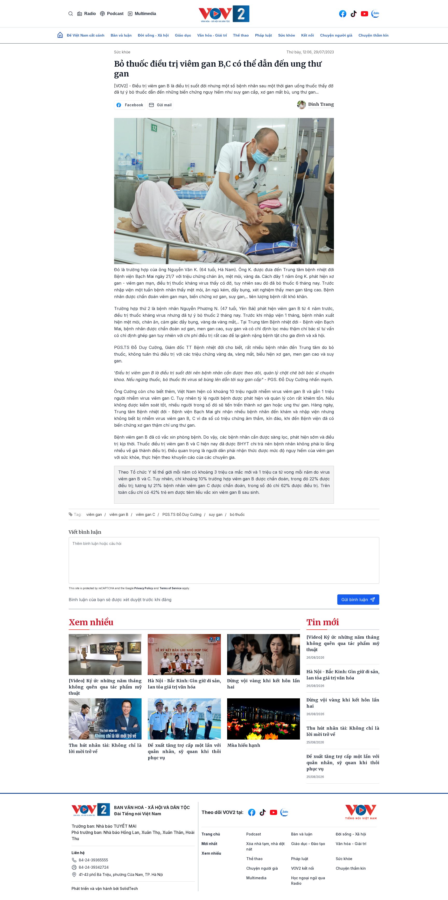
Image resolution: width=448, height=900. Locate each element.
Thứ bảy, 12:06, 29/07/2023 (310, 52)
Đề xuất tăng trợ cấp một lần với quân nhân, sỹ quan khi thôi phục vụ (343, 762)
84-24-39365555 (93, 860)
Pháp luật (263, 35)
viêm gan (94, 514)
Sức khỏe (286, 35)
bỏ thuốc (237, 514)
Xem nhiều (211, 853)
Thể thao (241, 35)
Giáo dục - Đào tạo (308, 843)
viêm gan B (118, 514)
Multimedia (145, 13)
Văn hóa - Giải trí (212, 35)
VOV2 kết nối (302, 868)
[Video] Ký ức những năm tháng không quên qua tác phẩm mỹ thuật (343, 643)
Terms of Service (170, 588)
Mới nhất (209, 843)
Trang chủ (210, 834)
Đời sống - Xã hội (153, 35)
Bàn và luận (121, 35)
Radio (90, 13)
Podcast (115, 13)
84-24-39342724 (94, 867)
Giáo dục (183, 35)
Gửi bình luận (354, 599)
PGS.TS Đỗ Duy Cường (182, 514)
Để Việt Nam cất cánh (85, 35)
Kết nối (307, 35)
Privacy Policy (143, 588)
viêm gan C (145, 514)
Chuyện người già (336, 35)
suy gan (215, 514)
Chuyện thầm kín (374, 35)
